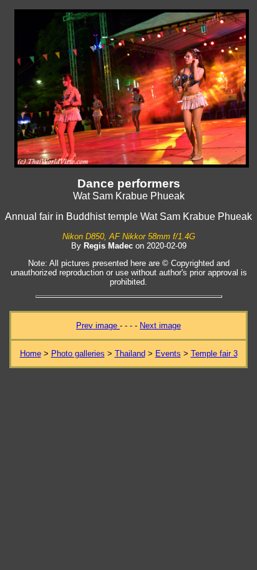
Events (168, 353)
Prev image (98, 325)
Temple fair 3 (214, 353)
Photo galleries (78, 353)
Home (30, 353)
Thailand (130, 353)
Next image (160, 325)
